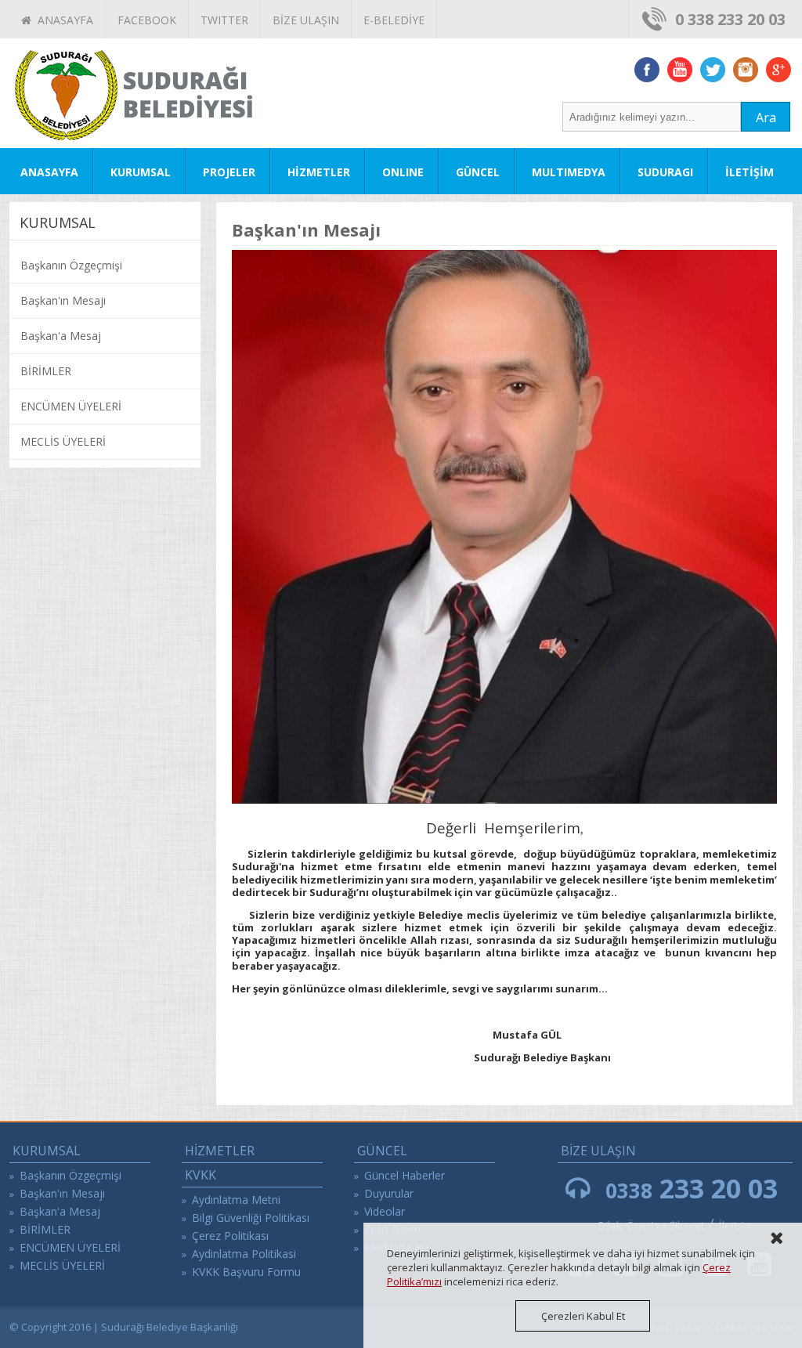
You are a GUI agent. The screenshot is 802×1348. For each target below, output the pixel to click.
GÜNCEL (478, 171)
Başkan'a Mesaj (60, 335)
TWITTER (224, 20)
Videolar (384, 1211)
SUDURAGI (665, 171)
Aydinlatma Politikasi (244, 1253)
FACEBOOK (146, 20)
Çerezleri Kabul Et (583, 1316)
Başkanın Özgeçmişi (71, 265)
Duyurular (389, 1193)
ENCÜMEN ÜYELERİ (70, 406)
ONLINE (403, 171)
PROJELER (229, 171)
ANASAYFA (62, 20)
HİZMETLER (318, 171)
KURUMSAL (140, 171)
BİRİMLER (45, 370)
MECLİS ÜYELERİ (63, 441)
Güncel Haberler (404, 1175)
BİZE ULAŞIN (306, 20)
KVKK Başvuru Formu (246, 1271)
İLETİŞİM (749, 171)
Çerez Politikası (230, 1235)
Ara (766, 117)
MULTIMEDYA (568, 171)
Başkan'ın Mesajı (63, 300)
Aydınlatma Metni (236, 1199)
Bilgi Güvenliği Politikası (250, 1217)
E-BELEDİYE (393, 20)
